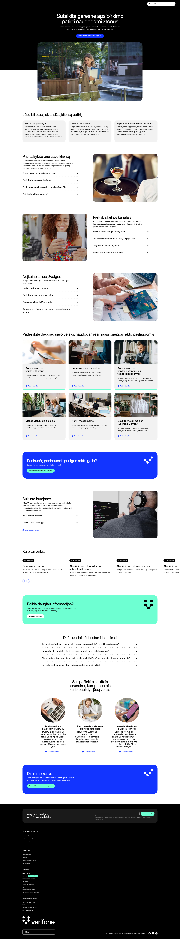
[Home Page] (10, 4)
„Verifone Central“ (124, 428)
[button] (102, 4)
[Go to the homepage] (38, 920)
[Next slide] (30, 581)
